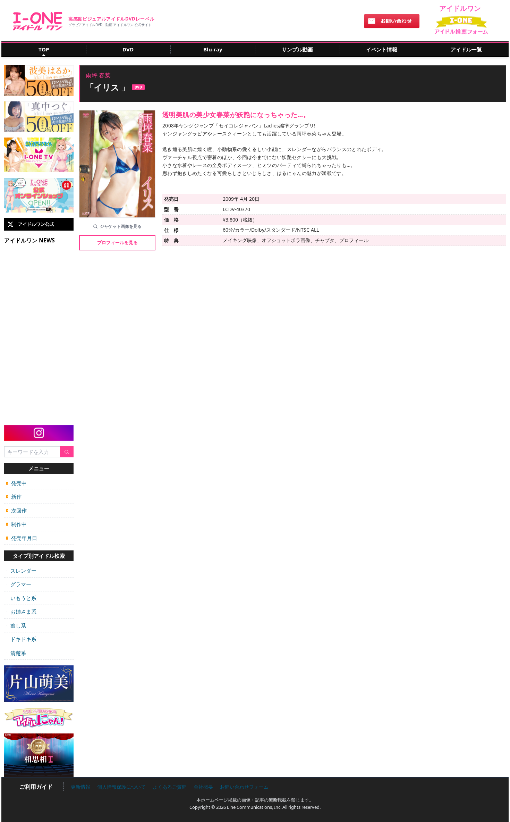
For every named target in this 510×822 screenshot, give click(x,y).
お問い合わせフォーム (244, 786)
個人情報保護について (121, 786)
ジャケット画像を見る (121, 226)
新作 (14, 496)
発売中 (16, 483)
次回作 (16, 510)
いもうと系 (21, 598)
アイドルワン (37, 21)
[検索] (67, 452)
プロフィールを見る (117, 242)
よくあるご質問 (170, 786)
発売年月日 (21, 537)
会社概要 (203, 786)
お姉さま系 (21, 611)
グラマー (18, 584)
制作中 (16, 524)
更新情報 (80, 786)
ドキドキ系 (21, 639)
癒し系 (16, 625)
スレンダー (21, 570)
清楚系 (16, 652)
